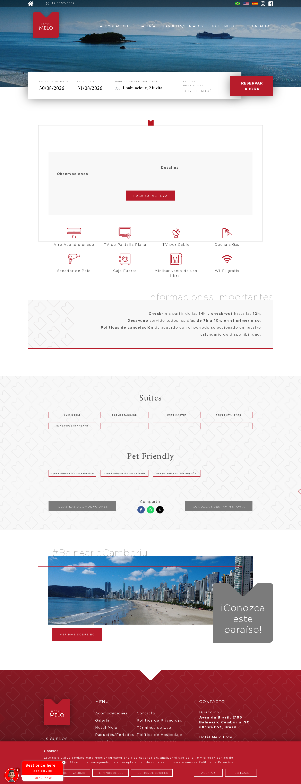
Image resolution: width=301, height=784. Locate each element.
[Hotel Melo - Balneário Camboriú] (48, 43)
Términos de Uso (154, 727)
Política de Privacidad (160, 720)
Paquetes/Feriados (183, 26)
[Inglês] (246, 4)
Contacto (259, 26)
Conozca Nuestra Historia (219, 506)
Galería (147, 26)
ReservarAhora (252, 86)
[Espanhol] (255, 4)
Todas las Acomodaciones (82, 506)
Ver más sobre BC (77, 634)
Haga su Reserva (150, 195)
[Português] (237, 4)
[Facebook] (141, 509)
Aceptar (208, 773)
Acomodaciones (115, 26)
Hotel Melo (222, 26)
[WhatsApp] (150, 509)
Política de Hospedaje (159, 735)
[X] (160, 509)
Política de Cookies (152, 773)
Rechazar (241, 773)
